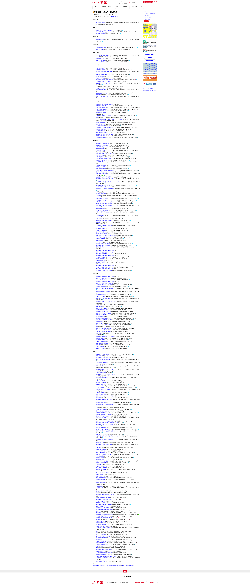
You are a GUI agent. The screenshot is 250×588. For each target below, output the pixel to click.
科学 (146, 71)
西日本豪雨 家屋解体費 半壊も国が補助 (105, 336)
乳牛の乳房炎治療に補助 (101, 232)
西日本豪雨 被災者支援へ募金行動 (104, 504)
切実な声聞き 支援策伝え (102, 362)
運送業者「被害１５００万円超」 (103, 291)
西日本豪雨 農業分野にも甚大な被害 (104, 399)
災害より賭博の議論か (101, 542)
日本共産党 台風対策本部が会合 (103, 220)
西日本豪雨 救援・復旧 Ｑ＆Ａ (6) (105, 255)
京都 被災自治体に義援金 (102, 343)
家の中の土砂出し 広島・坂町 (103, 324)
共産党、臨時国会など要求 (102, 233)
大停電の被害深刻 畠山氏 (102, 110)
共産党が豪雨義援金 (100, 258)
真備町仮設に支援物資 (101, 105)
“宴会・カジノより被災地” (102, 434)
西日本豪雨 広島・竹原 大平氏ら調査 (105, 424)
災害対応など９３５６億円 (102, 93)
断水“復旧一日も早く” (101, 491)
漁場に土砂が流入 (100, 381)
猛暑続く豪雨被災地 (100, 482)
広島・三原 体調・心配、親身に (103, 331)
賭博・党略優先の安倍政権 (102, 477)
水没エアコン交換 (100, 442)
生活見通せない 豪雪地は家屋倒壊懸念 (105, 188)
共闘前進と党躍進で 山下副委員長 (104, 414)
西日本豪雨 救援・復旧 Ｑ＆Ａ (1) (105, 283)
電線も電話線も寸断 (100, 240)
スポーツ (153, 67)
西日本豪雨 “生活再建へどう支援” (104, 284)
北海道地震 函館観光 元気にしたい (104, 115)
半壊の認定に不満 (100, 155)
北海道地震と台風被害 (101, 137)
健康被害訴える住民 (100, 384)
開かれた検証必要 (100, 76)
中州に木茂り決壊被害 (101, 279)
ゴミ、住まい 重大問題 (101, 467)
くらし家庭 (146, 65)
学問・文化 (153, 63)
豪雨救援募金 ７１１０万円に (103, 357)
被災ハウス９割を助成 (101, 69)
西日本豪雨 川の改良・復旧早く (103, 185)
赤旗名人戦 (146, 73)
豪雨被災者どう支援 (100, 339)
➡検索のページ (114, 16)
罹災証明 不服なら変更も (102, 429)
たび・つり (146, 69)
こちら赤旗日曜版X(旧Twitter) (149, 90)
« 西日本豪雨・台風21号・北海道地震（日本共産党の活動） (107, 565)
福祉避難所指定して (100, 129)
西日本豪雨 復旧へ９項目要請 (103, 245)
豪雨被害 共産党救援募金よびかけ (104, 517)
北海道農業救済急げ (100, 208)
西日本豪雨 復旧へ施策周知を (103, 278)
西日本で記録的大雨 (100, 561)
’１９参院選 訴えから (101, 22)
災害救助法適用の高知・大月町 (103, 506)
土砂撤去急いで (99, 464)
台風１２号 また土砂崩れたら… (103, 359)
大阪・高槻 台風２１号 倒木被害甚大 (105, 153)
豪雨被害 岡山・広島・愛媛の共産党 (104, 71)
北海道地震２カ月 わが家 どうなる (104, 83)
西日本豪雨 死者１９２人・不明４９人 (105, 499)
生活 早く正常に (100, 156)
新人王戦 (153, 71)
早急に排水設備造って (101, 466)
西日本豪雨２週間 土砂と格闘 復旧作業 (105, 431)
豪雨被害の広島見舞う (101, 402)
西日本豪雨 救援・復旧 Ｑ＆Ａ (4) (105, 268)
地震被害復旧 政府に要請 (102, 145)
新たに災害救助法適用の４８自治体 (104, 552)
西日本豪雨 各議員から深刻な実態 (104, 527)
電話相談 (125, 6)
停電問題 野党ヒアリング (102, 160)
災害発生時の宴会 (100, 522)
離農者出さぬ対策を (100, 148)
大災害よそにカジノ (100, 551)
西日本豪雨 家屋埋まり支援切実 (103, 549)
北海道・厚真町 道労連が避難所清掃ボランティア (108, 170)
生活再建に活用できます (101, 537)
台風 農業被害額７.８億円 (102, 147)
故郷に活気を (99, 306)
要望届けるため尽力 (100, 167)
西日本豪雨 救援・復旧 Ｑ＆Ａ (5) (105, 265)
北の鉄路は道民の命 (100, 125)
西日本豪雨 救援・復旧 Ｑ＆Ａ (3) (105, 276)
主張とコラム (116, 6)
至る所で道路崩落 (100, 456)
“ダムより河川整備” (100, 267)
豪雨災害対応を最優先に (101, 524)
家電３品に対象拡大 (100, 68)
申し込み (97, 6)
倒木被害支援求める (100, 130)
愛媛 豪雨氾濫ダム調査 (101, 253)
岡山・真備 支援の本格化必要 (103, 536)
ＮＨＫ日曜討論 (99, 474)
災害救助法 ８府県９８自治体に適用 (104, 514)
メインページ (125, 565)
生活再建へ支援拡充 (100, 392)
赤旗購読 (150, 57)
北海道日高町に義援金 (101, 150)
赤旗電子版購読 (149, 60)
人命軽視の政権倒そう (101, 501)
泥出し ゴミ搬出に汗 (101, 452)
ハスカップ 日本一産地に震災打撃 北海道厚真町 (108, 205)
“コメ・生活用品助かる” (101, 61)
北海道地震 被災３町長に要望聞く (104, 177)
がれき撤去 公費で (100, 386)
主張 (97, 86)
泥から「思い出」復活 (101, 417)
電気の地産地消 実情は (101, 89)
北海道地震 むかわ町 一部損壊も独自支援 (106, 127)
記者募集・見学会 (106, 6)
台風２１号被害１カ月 (101, 122)
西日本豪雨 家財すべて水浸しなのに (104, 79)
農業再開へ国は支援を (101, 314)
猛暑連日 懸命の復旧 (101, 462)
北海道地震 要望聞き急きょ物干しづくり (105, 178)
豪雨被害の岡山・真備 (101, 193)
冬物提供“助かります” (101, 88)
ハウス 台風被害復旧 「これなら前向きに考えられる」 (109, 119)
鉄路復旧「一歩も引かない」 (102, 32)
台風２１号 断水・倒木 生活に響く (104, 203)
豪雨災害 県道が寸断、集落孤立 (103, 389)
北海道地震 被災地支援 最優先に (104, 225)
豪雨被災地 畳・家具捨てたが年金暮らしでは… (107, 439)
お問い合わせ (122, 1)
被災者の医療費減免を (101, 521)
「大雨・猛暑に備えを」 (101, 409)
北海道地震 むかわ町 (101, 200)
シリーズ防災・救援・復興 (102, 55)
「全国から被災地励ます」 (102, 544)
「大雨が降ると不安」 (101, 109)
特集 (146, 63)
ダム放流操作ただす (100, 316)
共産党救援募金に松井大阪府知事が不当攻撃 (106, 404)
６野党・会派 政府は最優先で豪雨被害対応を (107, 556)
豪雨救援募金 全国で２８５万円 (103, 507)
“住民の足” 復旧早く (101, 296)
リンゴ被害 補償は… (101, 228)
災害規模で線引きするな (101, 165)
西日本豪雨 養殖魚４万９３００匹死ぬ (105, 396)
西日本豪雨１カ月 (100, 321)
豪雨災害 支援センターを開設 (103, 243)
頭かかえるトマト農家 (101, 534)
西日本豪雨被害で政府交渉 (102, 377)
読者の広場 (153, 69)
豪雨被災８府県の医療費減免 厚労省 (104, 509)
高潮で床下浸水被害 (100, 238)
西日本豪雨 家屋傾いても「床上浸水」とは (106, 288)
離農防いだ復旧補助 (100, 60)
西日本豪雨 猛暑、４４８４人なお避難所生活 (107, 422)
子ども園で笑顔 (99, 218)
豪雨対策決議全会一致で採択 (102, 541)
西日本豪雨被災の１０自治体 (102, 308)
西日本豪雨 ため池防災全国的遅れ (104, 444)
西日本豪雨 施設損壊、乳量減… (103, 328)
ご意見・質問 (127, 582)
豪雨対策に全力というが (101, 526)
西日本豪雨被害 (99, 355)
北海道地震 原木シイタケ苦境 (103, 81)
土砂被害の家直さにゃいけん (102, 412)
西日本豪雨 (98, 344)
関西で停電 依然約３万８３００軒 (104, 247)
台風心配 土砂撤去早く (101, 262)
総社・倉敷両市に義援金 (101, 394)
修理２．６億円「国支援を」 (102, 212)
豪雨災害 (98, 519)
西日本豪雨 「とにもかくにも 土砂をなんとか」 (108, 374)
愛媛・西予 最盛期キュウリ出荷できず (105, 454)
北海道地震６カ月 (100, 39)
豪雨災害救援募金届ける (101, 309)
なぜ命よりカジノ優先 (101, 476)
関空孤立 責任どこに (101, 172)
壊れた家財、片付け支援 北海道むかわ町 (105, 235)
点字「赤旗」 (153, 73)
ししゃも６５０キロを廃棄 (102, 210)
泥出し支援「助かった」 (101, 416)
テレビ (146, 67)
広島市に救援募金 (100, 346)
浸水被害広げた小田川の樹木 (102, 354)
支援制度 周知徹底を (101, 286)
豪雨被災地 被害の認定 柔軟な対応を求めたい (107, 436)
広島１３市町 (99, 447)
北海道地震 (98, 94)
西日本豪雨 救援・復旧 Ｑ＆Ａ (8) (105, 250)
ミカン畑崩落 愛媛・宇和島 (102, 461)
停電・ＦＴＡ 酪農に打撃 (102, 96)
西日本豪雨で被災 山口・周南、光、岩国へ (106, 301)
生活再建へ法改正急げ (101, 479)
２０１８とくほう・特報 (101, 173)
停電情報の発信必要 (100, 135)
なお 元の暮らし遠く (101, 124)
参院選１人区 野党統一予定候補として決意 (106, 30)
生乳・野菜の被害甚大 (101, 168)
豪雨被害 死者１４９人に (102, 546)
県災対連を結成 (99, 486)
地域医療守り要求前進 (101, 449)
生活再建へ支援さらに (101, 257)
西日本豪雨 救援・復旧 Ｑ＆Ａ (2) (105, 281)
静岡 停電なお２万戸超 (101, 132)
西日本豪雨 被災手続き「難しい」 (104, 313)
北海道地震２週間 (100, 162)
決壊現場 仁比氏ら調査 (101, 74)
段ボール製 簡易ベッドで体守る (103, 472)
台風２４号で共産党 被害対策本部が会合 (105, 134)
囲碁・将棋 (134, 6)
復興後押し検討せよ (100, 33)
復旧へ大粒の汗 (99, 333)
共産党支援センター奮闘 (101, 198)
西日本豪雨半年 (99, 49)
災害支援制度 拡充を (101, 112)
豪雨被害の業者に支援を (101, 318)
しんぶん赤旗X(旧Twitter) (148, 88)
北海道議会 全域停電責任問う (103, 143)
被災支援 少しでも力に (101, 469)
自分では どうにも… (101, 502)
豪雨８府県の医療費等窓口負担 (103, 497)
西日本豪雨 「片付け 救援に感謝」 (104, 421)
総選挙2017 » (132, 565)
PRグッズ (143, 6)
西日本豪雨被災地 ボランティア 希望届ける (107, 366)
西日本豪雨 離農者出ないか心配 (103, 319)
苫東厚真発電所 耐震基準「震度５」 (104, 158)
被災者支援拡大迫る (100, 78)
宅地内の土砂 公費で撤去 (102, 329)
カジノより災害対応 (100, 451)
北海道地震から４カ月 (101, 47)
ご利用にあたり (121, 582)
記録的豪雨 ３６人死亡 (101, 557)
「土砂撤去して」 (100, 487)
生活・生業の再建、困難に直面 (103, 298)
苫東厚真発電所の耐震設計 (102, 187)
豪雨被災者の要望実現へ (101, 294)
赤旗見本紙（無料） (149, 54)
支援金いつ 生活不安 (101, 230)
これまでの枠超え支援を (101, 341)
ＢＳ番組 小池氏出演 (101, 516)
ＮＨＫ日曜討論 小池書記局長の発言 (104, 104)
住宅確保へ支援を (100, 457)
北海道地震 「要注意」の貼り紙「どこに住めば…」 (108, 182)
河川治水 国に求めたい (101, 382)
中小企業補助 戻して (101, 58)
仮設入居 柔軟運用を (101, 427)
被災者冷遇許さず (100, 459)
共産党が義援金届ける (101, 372)
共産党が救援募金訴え (101, 554)
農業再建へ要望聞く (100, 338)
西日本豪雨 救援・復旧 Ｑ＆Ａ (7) (105, 252)
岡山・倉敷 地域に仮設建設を (103, 411)
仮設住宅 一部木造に (101, 348)
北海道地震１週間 (100, 215)
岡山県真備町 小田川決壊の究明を (104, 270)
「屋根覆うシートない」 (101, 237)
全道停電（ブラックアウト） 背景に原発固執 (107, 202)
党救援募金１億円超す (101, 260)
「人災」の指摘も (100, 387)
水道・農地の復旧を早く (101, 107)
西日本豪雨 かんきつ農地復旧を (103, 311)
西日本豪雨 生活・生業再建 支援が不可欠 (106, 494)
